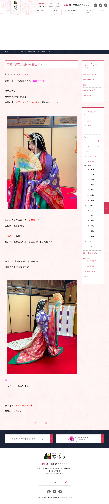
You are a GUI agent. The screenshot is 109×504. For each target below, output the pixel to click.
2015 (87, 226)
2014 (87, 231)
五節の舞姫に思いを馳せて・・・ (29, 64)
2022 (87, 190)
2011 (87, 246)
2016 (87, 221)
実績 (85, 85)
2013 (87, 236)
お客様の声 (87, 95)
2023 (87, 185)
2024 (87, 179)
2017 (87, 215)
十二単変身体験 (89, 266)
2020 (87, 200)
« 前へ (36, 423)
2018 (87, 210)
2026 (87, 169)
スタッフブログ (89, 90)
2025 (87, 174)
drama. (70, 497)
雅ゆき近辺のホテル (90, 253)
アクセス (89, 130)
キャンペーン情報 (89, 74)
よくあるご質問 (89, 271)
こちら (14, 411)
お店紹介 (86, 121)
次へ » (47, 423)
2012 (87, 241)
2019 (87, 205)
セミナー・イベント (90, 79)
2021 (87, 195)
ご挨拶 (88, 125)
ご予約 (85, 277)
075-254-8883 (56, 4)
